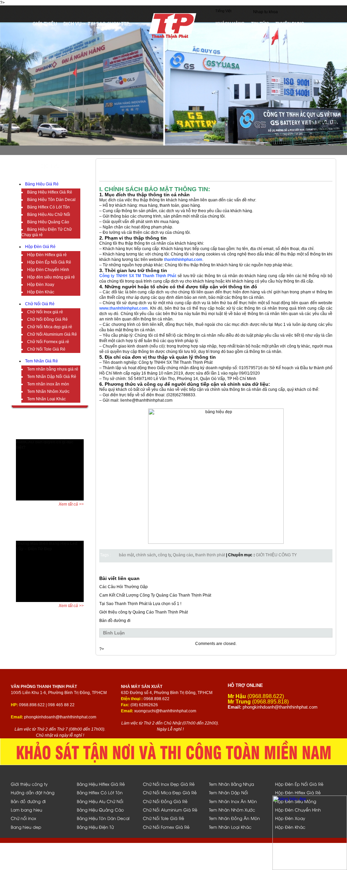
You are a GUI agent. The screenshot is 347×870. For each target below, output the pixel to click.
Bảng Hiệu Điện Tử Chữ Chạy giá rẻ (46, 232)
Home (22, 23)
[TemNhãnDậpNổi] (238, 792)
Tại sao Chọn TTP (108, 23)
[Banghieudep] (40, 827)
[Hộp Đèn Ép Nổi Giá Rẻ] (304, 784)
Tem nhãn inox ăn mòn (48, 384)
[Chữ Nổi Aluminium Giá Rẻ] (172, 809)
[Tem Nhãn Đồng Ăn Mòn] (238, 818)
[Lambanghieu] (40, 809)
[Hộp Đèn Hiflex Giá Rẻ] (304, 792)
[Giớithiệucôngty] (40, 784)
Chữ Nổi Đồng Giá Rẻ (47, 319)
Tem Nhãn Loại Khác (46, 399)
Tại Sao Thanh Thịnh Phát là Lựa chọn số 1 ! (140, 603)
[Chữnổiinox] (40, 818)
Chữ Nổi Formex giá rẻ (48, 341)
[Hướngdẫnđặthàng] (40, 792)
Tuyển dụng (289, 23)
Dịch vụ (72, 23)
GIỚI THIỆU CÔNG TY (276, 555)
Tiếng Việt (223, 11)
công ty (164, 555)
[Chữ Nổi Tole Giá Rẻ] (172, 818)
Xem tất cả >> (71, 504)
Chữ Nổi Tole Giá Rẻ (46, 349)
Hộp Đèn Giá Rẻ (40, 246)
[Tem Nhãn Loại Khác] (238, 827)
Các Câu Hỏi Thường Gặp (123, 586)
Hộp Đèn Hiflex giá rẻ (47, 254)
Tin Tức (260, 23)
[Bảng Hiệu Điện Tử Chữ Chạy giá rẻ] (106, 827)
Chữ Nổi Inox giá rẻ (45, 312)
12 (77, 434)
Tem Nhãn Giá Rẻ (41, 361)
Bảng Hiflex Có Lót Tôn (48, 207)
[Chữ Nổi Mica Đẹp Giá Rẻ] (172, 792)
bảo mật (126, 555)
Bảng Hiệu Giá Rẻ (42, 184)
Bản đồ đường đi (114, 620)
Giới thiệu (45, 23)
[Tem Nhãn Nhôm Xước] (238, 809)
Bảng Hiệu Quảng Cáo (48, 222)
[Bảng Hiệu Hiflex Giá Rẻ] (106, 784)
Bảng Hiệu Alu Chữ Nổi (48, 214)
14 (87, 434)
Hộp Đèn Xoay (40, 284)
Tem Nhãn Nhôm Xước (48, 391)
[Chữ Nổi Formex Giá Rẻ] (172, 827)
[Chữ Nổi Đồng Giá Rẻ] (172, 801)
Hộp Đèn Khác (40, 292)
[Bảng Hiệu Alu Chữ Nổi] (106, 801)
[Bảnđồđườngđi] (40, 801)
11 (72, 434)
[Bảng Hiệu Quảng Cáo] (106, 809)
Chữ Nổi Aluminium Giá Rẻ (52, 334)
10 (67, 434)
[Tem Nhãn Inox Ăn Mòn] (238, 801)
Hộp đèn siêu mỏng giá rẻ (51, 277)
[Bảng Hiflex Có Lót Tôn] (106, 792)
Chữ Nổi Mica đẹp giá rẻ (49, 327)
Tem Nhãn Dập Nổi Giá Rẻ (51, 376)
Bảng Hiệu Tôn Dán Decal (51, 199)
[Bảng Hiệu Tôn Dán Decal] (106, 818)
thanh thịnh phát (210, 555)
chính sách (146, 555)
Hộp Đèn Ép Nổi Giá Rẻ (49, 262)
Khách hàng (230, 23)
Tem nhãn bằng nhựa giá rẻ (52, 369)
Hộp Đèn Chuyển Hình (48, 269)
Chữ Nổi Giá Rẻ (40, 304)
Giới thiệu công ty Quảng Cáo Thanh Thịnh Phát (143, 612)
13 (82, 434)
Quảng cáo (183, 555)
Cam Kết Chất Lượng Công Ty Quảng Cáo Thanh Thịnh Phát (155, 595)
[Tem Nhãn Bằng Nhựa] (238, 784)
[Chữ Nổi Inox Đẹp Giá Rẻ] (172, 784)
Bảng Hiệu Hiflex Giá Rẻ (49, 192)
